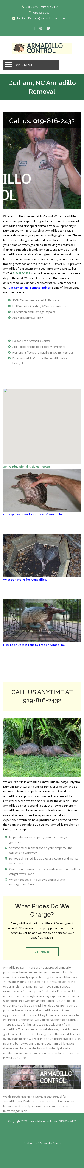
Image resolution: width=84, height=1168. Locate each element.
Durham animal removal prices (29, 287)
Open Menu (24, 65)
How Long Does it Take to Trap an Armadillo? (34, 645)
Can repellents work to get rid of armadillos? (34, 514)
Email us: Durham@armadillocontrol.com (42, 18)
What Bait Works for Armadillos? (25, 580)
